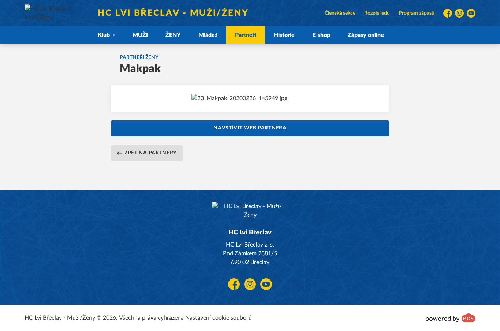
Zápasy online (366, 35)
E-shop (321, 35)
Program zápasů (416, 13)
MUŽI (140, 35)
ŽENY (173, 35)
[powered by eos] (450, 317)
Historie (284, 35)
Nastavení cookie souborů (218, 318)
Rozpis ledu (377, 13)
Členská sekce (340, 13)
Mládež (207, 35)
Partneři (245, 35)
